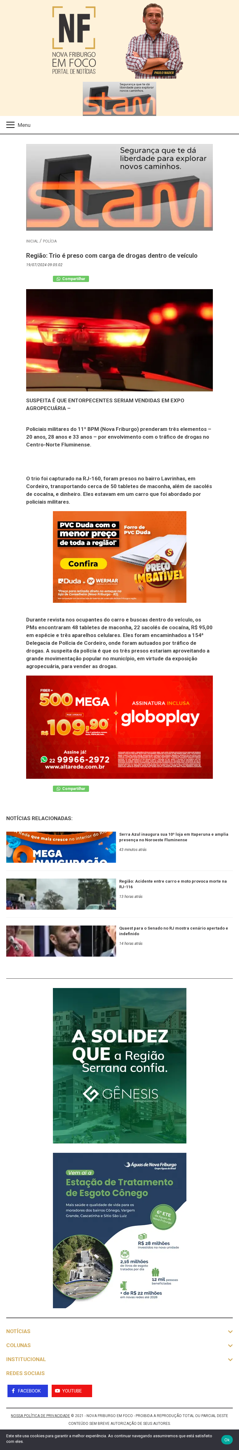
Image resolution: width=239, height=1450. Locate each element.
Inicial (32, 241)
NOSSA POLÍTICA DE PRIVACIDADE (40, 1416)
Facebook (29, 1391)
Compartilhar (73, 279)
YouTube (72, 1391)
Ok (227, 1439)
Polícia (50, 241)
